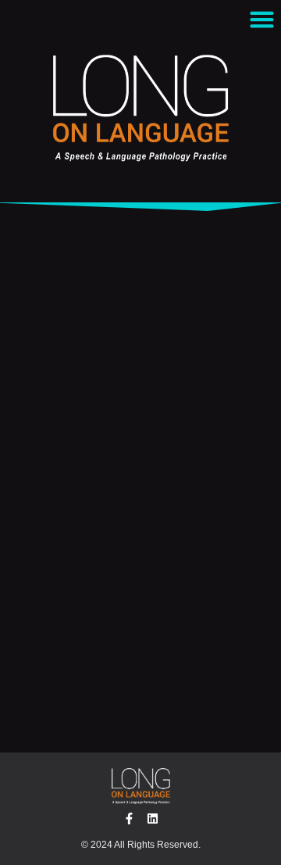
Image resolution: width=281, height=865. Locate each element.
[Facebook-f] (129, 818)
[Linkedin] (152, 818)
